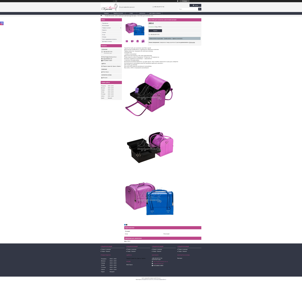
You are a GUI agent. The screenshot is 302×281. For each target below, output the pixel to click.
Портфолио (105, 23)
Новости (104, 30)
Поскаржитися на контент (147, 279)
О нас (131, 13)
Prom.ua (158, 278)
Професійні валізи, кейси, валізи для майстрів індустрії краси (120, 15)
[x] (126, 225)
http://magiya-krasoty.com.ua (109, 57)
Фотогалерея (105, 25)
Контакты (142, 13)
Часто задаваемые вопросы (109, 39)
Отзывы (104, 37)
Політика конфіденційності (160, 279)
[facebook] (125, 225)
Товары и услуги (118, 13)
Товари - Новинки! (106, 251)
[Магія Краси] (110, 11)
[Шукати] (199, 9)
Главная (106, 13)
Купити (155, 30)
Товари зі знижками (106, 249)
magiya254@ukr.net (107, 58)
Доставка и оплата (155, 13)
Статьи (104, 32)
